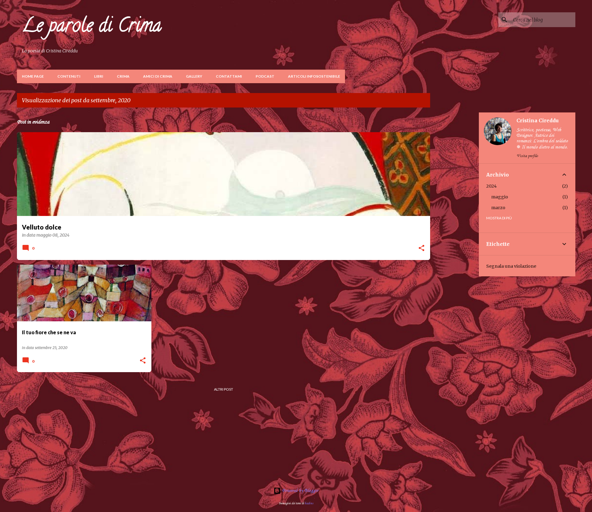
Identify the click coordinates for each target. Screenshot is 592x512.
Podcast (265, 76)
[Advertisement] (454, 204)
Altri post (223, 389)
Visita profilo (527, 156)
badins (309, 503)
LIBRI (98, 76)
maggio (499, 197)
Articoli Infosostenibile (314, 76)
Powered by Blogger (300, 491)
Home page (33, 76)
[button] (421, 248)
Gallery (194, 76)
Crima (123, 76)
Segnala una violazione (511, 266)
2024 (491, 186)
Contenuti (68, 76)
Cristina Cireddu (537, 120)
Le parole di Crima (92, 27)
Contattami (229, 76)
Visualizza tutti (409, 101)
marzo (498, 207)
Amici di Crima (157, 76)
